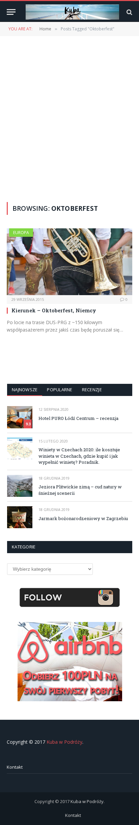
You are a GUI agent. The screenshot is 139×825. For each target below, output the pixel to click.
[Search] (128, 12)
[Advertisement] (69, 118)
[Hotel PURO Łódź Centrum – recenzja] (19, 417)
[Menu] (11, 12)
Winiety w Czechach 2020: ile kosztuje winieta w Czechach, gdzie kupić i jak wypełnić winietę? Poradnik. (79, 456)
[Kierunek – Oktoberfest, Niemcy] (69, 261)
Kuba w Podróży (64, 742)
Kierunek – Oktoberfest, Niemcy (53, 310)
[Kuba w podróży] (72, 12)
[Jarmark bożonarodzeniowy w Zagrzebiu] (19, 517)
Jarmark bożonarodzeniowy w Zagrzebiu (83, 518)
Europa (21, 232)
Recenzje (92, 390)
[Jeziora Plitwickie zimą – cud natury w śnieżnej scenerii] (19, 486)
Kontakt (15, 767)
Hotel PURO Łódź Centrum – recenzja (78, 418)
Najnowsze (24, 390)
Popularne (59, 390)
